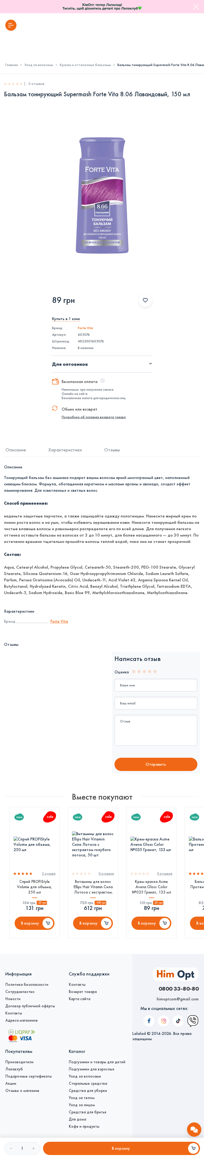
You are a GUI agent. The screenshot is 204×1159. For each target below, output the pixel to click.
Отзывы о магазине (22, 1090)
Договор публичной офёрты (30, 1006)
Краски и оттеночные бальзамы (85, 65)
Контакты (13, 1013)
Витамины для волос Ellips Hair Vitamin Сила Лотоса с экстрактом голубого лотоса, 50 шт (93, 887)
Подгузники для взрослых (91, 1069)
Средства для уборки (88, 1090)
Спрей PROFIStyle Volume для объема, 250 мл (34, 887)
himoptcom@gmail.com (178, 998)
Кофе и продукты (84, 1126)
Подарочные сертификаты (28, 1076)
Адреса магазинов (21, 1020)
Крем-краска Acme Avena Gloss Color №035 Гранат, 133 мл (151, 887)
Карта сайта (79, 998)
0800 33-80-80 (179, 988)
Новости (12, 998)
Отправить (156, 764)
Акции (10, 1083)
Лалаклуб (14, 1069)
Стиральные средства (88, 1083)
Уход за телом (82, 1097)
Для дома (77, 1119)
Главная (11, 65)
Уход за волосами (38, 65)
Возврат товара (83, 991)
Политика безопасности (26, 984)
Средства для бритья (87, 1112)
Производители (19, 1062)
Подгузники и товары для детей (97, 1062)
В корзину (30, 923)
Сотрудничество (20, 991)
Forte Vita (85, 328)
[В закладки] (145, 300)
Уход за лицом (82, 1105)
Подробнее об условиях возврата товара (94, 417)
